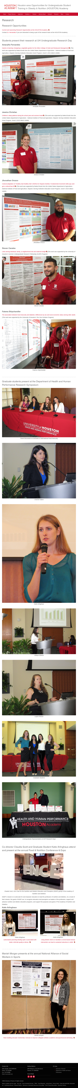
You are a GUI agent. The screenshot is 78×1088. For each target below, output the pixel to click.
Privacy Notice (56, 1083)
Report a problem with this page (9, 1083)
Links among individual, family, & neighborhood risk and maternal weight (24, 251)
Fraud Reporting (41, 1083)
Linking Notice (49, 1083)
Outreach (50, 14)
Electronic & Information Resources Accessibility (33, 1085)
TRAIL (35, 1083)
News (62, 14)
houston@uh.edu (9, 1074)
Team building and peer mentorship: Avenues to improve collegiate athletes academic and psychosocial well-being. (38, 1038)
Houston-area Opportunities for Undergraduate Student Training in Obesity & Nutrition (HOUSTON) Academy (44, 7)
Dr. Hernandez (11, 32)
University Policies (62, 1085)
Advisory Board (42, 14)
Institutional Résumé (8, 1085)
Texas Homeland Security (28, 1083)
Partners (34, 14)
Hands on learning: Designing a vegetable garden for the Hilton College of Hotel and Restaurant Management (35, 48)
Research (56, 14)
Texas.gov (19, 1083)
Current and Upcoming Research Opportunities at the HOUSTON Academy (25, 30)
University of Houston (60, 1068)
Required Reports (18, 1085)
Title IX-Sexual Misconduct (51, 1085)
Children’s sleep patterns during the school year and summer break (22, 115)
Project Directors (12, 14)
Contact (67, 14)
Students (27, 14)
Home (4, 14)
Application (20, 14)
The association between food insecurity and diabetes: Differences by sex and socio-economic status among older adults (38, 315)
